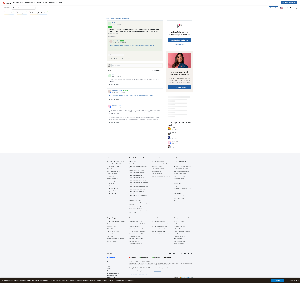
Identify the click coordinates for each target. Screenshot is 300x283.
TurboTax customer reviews (158, 221)
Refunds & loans (41, 2)
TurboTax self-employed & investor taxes (138, 167)
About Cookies (133, 274)
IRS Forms (109, 168)
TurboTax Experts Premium (136, 175)
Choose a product (21, 13)
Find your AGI (177, 186)
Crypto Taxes (110, 176)
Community (6, 7)
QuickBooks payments (179, 226)
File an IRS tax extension (113, 228)
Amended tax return (179, 178)
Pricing (60, 2)
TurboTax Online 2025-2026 (114, 163)
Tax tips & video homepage (181, 161)
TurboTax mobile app (112, 188)
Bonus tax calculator (134, 241)
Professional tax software (180, 228)
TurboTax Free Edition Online (116, 55)
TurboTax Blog (111, 181)
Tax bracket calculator (134, 226)
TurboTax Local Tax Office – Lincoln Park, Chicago (138, 211)
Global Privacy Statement (33, 280)
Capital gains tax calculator (136, 238)
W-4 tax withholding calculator (137, 231)
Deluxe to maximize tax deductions (138, 163)
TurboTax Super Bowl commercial (160, 223)
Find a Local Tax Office (135, 200)
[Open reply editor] (135, 65)
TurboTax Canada (111, 183)
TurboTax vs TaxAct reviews (158, 231)
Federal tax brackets (179, 198)
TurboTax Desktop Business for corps (161, 176)
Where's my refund (112, 226)
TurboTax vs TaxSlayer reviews (159, 228)
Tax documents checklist (135, 243)
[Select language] (281, 8)
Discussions (114, 18)
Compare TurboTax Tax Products (115, 161)
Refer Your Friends (111, 241)
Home (107, 18)
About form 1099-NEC (179, 176)
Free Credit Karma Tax (179, 236)
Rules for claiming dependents (181, 171)
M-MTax (174, 128)
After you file (125, 18)
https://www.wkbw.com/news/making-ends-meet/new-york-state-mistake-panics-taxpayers (132, 45)
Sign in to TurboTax (180, 40)
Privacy (109, 268)
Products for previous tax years (115, 186)
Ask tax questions (9, 13)
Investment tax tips (178, 191)
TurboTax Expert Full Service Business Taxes (138, 183)
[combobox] (23, 7)
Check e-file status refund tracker (137, 228)
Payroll (175, 223)
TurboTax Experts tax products (137, 172)
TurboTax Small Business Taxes (137, 189)
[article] (135, 80)
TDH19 (113, 75)
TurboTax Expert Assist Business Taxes (138, 186)
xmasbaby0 (114, 105)
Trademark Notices (112, 275)
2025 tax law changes (179, 201)
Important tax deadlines (179, 196)
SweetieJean (116, 40)
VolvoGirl (174, 132)
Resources (52, 2)
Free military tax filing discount (137, 170)
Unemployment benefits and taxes (182, 188)
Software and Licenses (113, 273)
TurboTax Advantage (157, 173)
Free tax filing (132, 161)
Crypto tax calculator (134, 236)
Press (108, 266)
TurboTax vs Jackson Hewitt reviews (160, 233)
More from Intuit (178, 238)
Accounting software (179, 221)
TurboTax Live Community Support (116, 221)
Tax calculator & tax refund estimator (138, 223)
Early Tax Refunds (111, 191)
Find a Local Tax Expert (135, 198)
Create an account (179, 44)
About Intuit (110, 261)
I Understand (277, 280)
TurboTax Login (111, 233)
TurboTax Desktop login (158, 161)
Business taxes (29, 2)
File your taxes (17, 2)
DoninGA (174, 137)
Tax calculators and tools (135, 221)
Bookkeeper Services (179, 243)
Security (109, 271)
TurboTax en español (112, 193)
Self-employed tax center (113, 171)
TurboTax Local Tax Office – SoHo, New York (138, 203)
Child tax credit (177, 193)
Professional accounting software (182, 231)
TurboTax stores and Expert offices (138, 195)
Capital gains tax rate (179, 181)
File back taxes (177, 183)
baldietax (174, 146)
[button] (273, 7)
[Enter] (13, 7)
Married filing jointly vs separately (182, 166)
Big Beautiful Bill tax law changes (115, 238)
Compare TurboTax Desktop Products (161, 163)
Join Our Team (111, 264)
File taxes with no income (180, 173)
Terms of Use (157, 271)
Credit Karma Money (112, 178)
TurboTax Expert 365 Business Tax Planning (137, 192)
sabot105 (114, 22)
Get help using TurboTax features (38, 13)
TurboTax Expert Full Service (136, 177)
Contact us (110, 223)
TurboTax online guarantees (114, 166)
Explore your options (179, 87)
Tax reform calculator (134, 246)
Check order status (156, 171)
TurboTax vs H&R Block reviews (159, 226)
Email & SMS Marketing (179, 241)
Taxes (119, 18)
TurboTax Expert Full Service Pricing (138, 180)
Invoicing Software (178, 246)
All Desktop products (157, 166)
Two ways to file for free (113, 231)
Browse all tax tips (178, 163)
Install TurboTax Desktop (158, 168)
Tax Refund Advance (112, 173)
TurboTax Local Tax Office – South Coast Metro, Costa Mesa (137, 207)
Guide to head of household (181, 168)
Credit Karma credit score (180, 233)
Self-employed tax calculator (136, 233)
